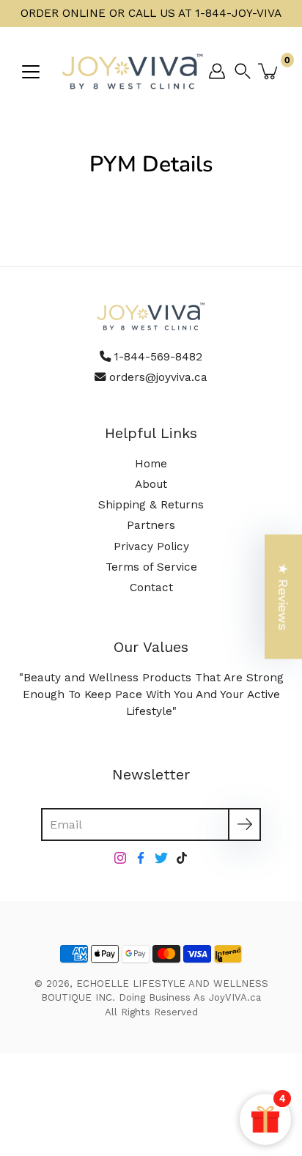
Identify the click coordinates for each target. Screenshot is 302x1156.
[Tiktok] (181, 858)
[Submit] (244, 824)
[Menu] (31, 71)
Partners (151, 525)
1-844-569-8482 (158, 356)
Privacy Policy (151, 546)
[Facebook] (140, 858)
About (151, 484)
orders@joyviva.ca (158, 377)
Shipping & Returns (151, 504)
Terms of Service (151, 567)
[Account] (217, 71)
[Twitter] (161, 858)
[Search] (246, 71)
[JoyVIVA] (133, 71)
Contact (151, 587)
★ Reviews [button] (283, 597)
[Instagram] (120, 858)
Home (151, 463)
